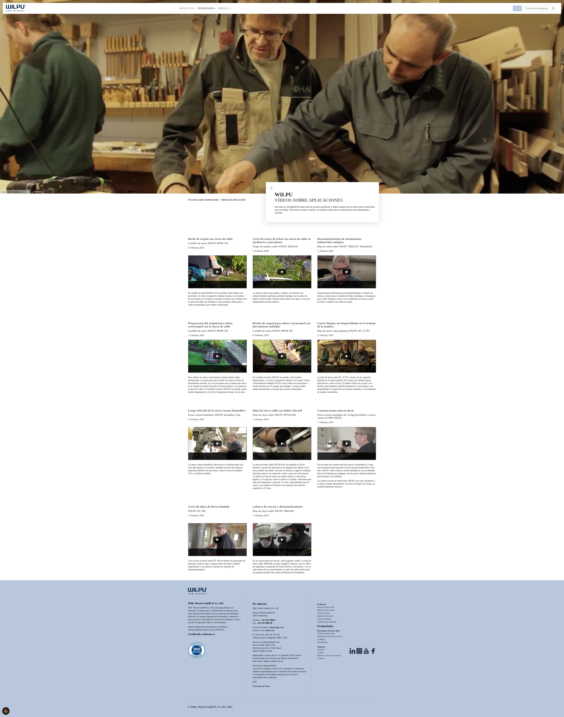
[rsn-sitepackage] (16, 8)
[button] (187, 8)
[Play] (217, 271)
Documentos (322, 642)
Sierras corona (323, 613)
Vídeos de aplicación (325, 633)
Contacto (321, 658)
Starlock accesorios (325, 616)
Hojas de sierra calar (325, 607)
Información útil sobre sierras (329, 636)
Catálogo (321, 639)
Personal (320, 650)
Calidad (320, 652)
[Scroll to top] (557, 710)
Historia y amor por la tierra (329, 655)
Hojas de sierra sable (325, 610)
